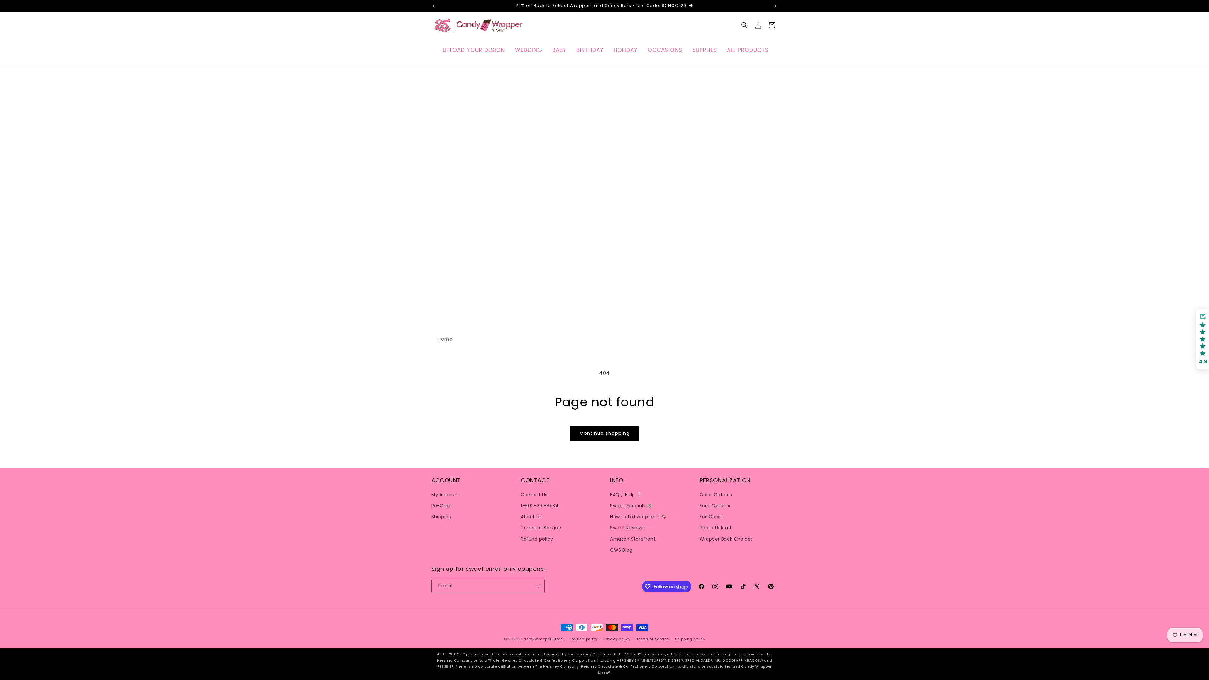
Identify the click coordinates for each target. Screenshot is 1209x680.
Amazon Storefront (633, 539)
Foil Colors (712, 516)
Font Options (715, 505)
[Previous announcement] (433, 6)
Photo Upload (715, 527)
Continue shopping (605, 433)
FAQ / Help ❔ (626, 494)
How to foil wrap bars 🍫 (638, 516)
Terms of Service (541, 527)
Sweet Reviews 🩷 (631, 527)
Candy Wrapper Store (541, 639)
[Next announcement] (775, 6)
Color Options (716, 494)
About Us (531, 516)
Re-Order (442, 505)
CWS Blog (621, 550)
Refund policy (537, 539)
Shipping (441, 516)
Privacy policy (616, 639)
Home (445, 339)
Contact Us (534, 494)
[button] (744, 25)
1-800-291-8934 (540, 505)
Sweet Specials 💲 (631, 505)
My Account (445, 494)
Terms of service (652, 639)
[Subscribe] (537, 586)
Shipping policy (690, 639)
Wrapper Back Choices (726, 539)
